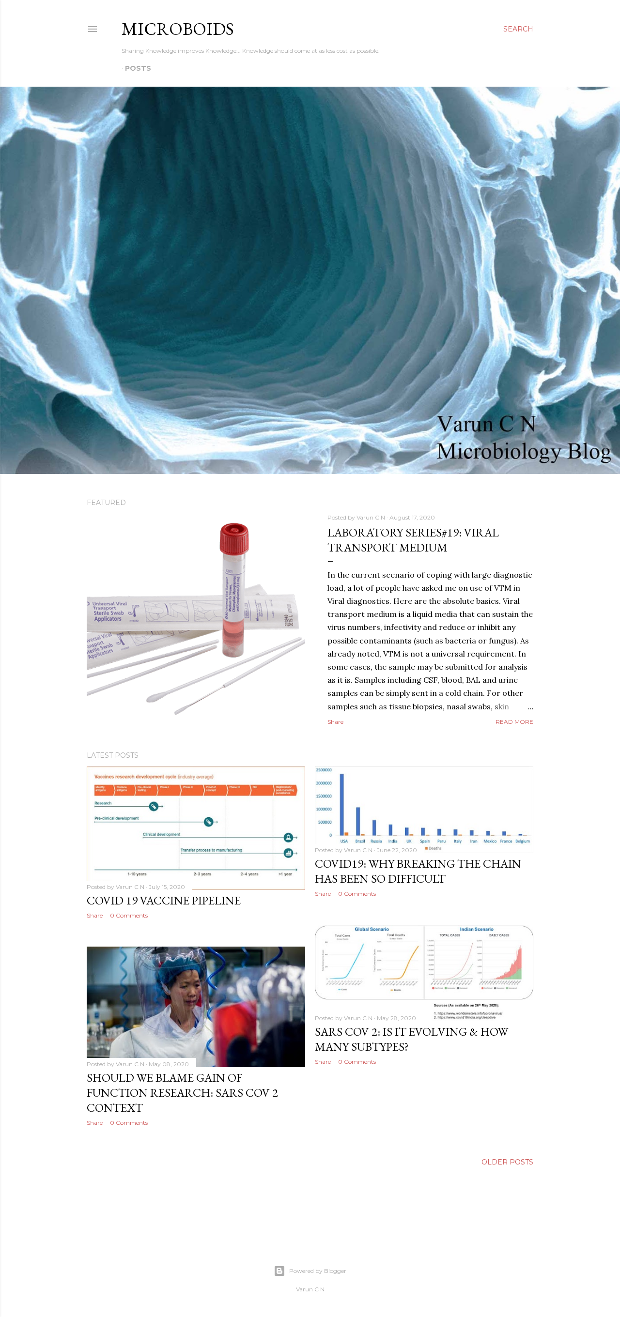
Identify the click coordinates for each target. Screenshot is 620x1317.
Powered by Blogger (317, 1270)
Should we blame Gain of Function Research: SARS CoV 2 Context (182, 1092)
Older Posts (507, 1162)
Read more (514, 721)
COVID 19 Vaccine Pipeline (164, 900)
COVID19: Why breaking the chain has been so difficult (418, 871)
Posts (138, 68)
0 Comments (129, 915)
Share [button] (335, 721)
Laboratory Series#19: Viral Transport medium (413, 540)
